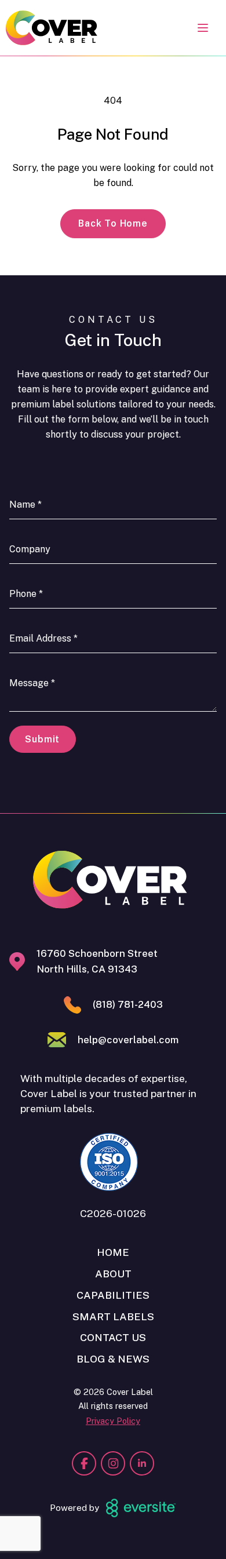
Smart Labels (113, 1316)
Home (113, 1252)
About (113, 1273)
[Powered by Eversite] (141, 1508)
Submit (42, 739)
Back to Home (113, 223)
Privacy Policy (113, 1421)
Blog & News (113, 1359)
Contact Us (113, 1337)
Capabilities (113, 1295)
